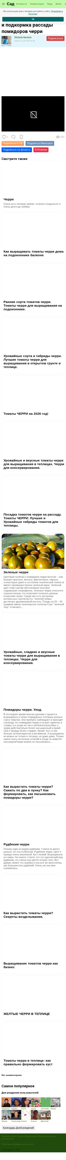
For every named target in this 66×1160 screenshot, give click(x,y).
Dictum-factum (22, 37)
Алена (24, 1121)
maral (23, 1109)
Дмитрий (45, 1121)
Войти (59, 4)
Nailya (53, 1109)
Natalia (14, 1109)
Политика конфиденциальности (17, 1144)
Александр (16, 1121)
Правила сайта (9, 1136)
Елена (34, 1121)
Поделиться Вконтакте (40, 143)
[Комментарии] (13, 137)
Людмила (6, 1109)
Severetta (45, 1109)
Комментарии (37, 4)
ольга (33, 1109)
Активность (21, 4)
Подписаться (55, 38)
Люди (49, 4)
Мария (4, 1121)
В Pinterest (41, 149)
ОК (33, 19)
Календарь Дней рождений (18, 1128)
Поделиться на (16, 149)
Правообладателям (27, 1136)
